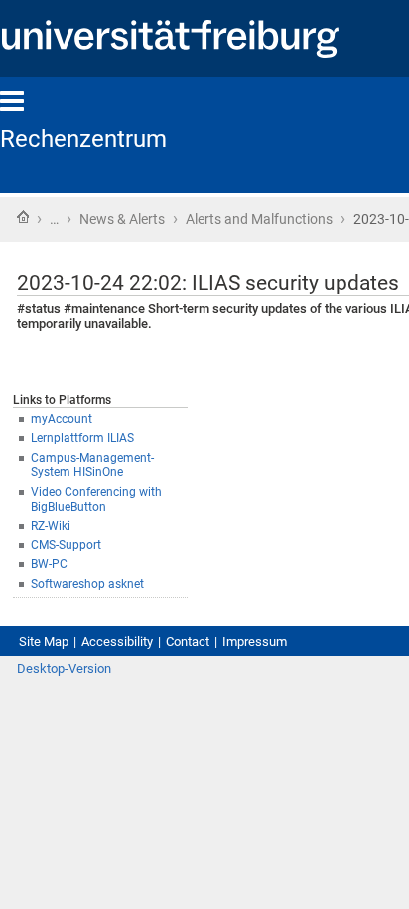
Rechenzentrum (83, 139)
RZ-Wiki (50, 525)
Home (23, 217)
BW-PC (49, 564)
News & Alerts (122, 219)
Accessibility (117, 641)
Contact (187, 641)
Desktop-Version (64, 668)
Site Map (43, 641)
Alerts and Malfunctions (259, 219)
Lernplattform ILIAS (82, 438)
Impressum (254, 641)
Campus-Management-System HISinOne (92, 465)
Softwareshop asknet (87, 584)
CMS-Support (66, 545)
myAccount (61, 419)
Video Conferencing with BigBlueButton (96, 499)
